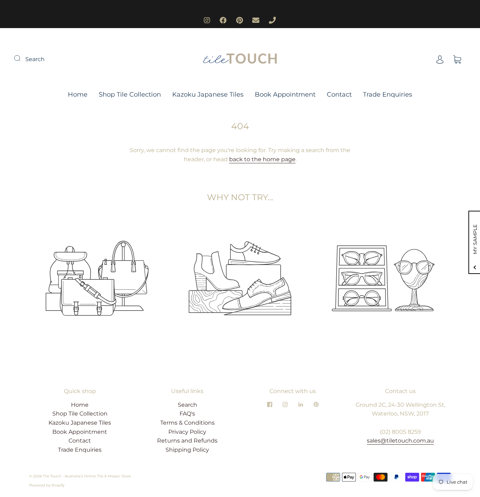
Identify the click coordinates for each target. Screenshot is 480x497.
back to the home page (262, 159)
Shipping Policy (187, 449)
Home (77, 94)
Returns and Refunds (187, 440)
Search (35, 59)
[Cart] (457, 59)
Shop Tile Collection (130, 94)
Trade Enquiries (387, 94)
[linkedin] (300, 404)
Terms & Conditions (187, 422)
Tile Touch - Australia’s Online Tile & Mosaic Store (87, 476)
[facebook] (269, 404)
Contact (339, 94)
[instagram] (285, 404)
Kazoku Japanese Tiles (208, 94)
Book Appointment (285, 94)
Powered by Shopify (46, 485)
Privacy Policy (187, 432)
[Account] (440, 59)
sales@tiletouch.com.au (400, 440)
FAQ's (187, 413)
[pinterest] (316, 404)
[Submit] (22, 58)
